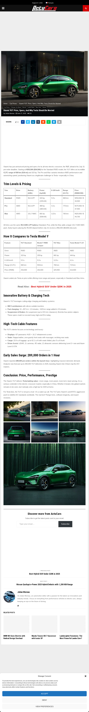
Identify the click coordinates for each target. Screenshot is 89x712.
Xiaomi (44, 107)
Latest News (31, 107)
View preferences (45, 706)
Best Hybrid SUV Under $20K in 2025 (51, 286)
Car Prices (7, 107)
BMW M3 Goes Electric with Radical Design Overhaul (14, 637)
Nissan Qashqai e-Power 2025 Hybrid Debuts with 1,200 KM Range (44, 584)
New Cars (38, 107)
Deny (44, 700)
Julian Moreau (9, 113)
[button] (85, 676)
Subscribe (65, 524)
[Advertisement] (44, 30)
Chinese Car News (16, 107)
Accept (44, 694)
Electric (24, 107)
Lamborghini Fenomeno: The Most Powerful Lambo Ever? (71, 637)
